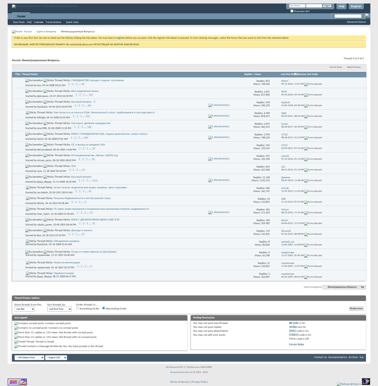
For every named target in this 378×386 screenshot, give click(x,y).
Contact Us (320, 357)
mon (39, 171)
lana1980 (42, 128)
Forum (21, 16)
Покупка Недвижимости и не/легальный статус (82, 198)
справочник (43, 255)
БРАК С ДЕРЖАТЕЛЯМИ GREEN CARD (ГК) (95, 219)
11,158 (266, 177)
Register (356, 6)
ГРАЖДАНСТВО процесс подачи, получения (97, 80)
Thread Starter (30, 74)
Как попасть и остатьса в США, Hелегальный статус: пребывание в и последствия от (104, 112)
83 (83, 84)
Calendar (39, 22)
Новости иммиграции (67, 262)
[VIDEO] (293, 335)
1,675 (267, 124)
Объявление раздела (66, 241)
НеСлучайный (44, 149)
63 (83, 170)
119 (268, 231)
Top (362, 287)
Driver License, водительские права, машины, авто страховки (90, 187)
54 (268, 199)
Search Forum (354, 67)
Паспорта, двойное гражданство (90, 123)
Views (258, 74)
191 (268, 156)
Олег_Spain (43, 214)
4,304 (267, 113)
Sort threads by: (56, 304)
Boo (39, 235)
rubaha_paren (44, 225)
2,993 (267, 134)
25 (93, 223)
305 (268, 209)
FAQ (29, 22)
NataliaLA (42, 107)
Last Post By (287, 74)
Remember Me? (301, 11)
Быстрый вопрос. (81, 176)
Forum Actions (53, 22)
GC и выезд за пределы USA (88, 144)
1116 (94, 181)
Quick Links (72, 22)
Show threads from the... (28, 304)
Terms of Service (179, 382)
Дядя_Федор (44, 182)
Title (17, 74)
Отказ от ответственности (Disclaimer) (94, 251)
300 (86, 138)
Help (341, 6)
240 (268, 220)
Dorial (40, 139)
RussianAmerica (338, 357)
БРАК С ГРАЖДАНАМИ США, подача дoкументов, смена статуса (109, 134)
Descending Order (116, 308)
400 (268, 188)
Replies (248, 74)
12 (83, 234)
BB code (294, 323)
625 (268, 167)
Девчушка (42, 96)
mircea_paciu (44, 160)
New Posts (19, 22)
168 (89, 127)
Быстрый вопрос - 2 (83, 101)
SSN (73, 166)
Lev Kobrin (42, 192)
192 (268, 145)
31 (91, 213)
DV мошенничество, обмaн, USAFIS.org (94, 155)
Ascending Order (89, 308)
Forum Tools (336, 67)
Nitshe (40, 203)
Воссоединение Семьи (84, 91)
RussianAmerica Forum (181, 372)
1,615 (267, 92)
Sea (39, 85)
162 (91, 95)
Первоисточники (64, 273)
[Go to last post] (313, 84)
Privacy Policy (200, 382)
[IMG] (292, 331)
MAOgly (41, 117)
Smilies (293, 327)
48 (89, 106)
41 (90, 191)
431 (88, 116)
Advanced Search (356, 22)
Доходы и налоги (81, 230)
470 (268, 102)
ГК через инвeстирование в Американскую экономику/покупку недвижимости (101, 209)
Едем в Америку (46, 31)
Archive (353, 357)
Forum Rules (296, 344)
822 (268, 81)
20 (93, 148)
